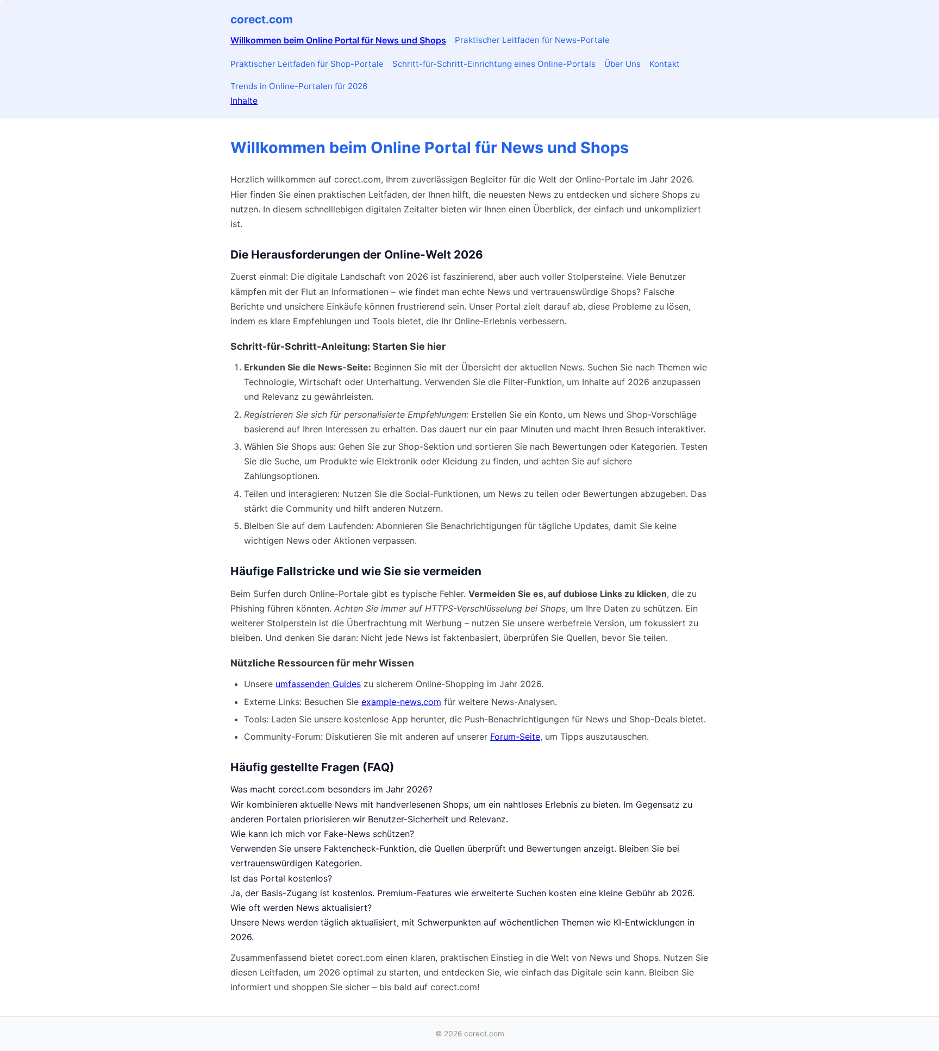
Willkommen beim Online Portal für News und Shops (338, 40)
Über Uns (622, 64)
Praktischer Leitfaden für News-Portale (532, 40)
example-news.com (401, 701)
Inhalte (244, 100)
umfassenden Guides (318, 683)
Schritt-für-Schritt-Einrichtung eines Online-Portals (494, 64)
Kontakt (664, 64)
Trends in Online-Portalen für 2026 (298, 86)
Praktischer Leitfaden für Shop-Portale (307, 64)
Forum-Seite (515, 736)
